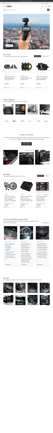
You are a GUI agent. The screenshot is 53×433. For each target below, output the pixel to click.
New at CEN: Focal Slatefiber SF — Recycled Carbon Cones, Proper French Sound (26, 247)
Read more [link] (7, 264)
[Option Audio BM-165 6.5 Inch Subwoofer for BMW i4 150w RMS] (42, 66)
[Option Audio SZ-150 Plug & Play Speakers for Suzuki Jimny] (10, 66)
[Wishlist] (45, 6)
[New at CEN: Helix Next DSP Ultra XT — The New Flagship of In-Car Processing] (42, 232)
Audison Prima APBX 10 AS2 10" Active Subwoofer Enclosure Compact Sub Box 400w (26, 198)
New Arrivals (37, 56)
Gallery (8, 3)
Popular (47, 175)
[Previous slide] (43, 46)
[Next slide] (46, 46)
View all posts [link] (45, 222)
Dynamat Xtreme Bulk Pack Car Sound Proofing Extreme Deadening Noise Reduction (41, 198)
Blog (43, 3)
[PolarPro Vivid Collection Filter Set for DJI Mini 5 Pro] (26, 66)
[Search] (48, 10)
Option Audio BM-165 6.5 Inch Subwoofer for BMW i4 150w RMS (42, 78)
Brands (4, 3)
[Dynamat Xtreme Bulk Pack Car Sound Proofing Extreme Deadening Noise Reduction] (42, 186)
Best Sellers (40, 175)
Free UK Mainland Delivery (26, 0)
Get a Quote (26, 143)
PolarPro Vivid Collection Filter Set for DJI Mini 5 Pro (26, 78)
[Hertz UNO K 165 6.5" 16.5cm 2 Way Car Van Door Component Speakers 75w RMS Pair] (10, 186)
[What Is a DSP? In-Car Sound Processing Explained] (10, 232)
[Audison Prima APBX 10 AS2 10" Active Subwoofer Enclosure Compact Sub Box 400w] (26, 186)
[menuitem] (4, 3)
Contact (46, 3)
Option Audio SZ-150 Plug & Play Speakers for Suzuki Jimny (10, 78)
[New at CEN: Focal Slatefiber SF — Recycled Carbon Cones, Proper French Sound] (26, 232)
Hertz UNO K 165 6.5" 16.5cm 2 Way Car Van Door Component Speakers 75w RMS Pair (10, 198)
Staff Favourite (46, 56)
